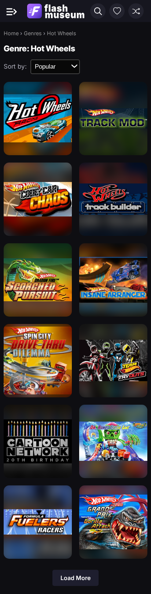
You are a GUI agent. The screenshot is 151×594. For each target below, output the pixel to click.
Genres (33, 33)
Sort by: (15, 66)
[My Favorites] (117, 11)
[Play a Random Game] (136, 11)
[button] (98, 11)
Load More (75, 578)
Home (11, 33)
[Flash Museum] (55, 11)
